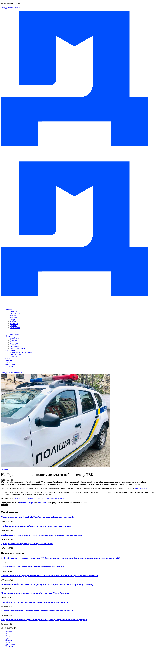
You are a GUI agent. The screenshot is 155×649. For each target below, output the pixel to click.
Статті (7, 336)
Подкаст (8, 360)
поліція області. (141, 488)
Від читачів (14, 334)
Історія (12, 342)
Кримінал (13, 326)
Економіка (14, 317)
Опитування (10, 365)
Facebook (23, 503)
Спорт (12, 320)
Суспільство (15, 313)
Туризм (13, 322)
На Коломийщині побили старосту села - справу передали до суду (39, 498)
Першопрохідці (16, 346)
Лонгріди (13, 356)
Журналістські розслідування (21, 352)
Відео (7, 363)
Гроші (12, 330)
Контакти (9, 367)
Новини (8, 309)
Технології (14, 324)
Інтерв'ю (13, 340)
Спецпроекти (10, 350)
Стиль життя (15, 328)
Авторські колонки (17, 348)
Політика (13, 311)
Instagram (42, 503)
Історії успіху (15, 338)
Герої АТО (14, 344)
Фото (7, 358)
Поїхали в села (15, 354)
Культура (13, 315)
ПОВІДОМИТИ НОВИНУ (11, 8)
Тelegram (31, 503)
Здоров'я (13, 332)
